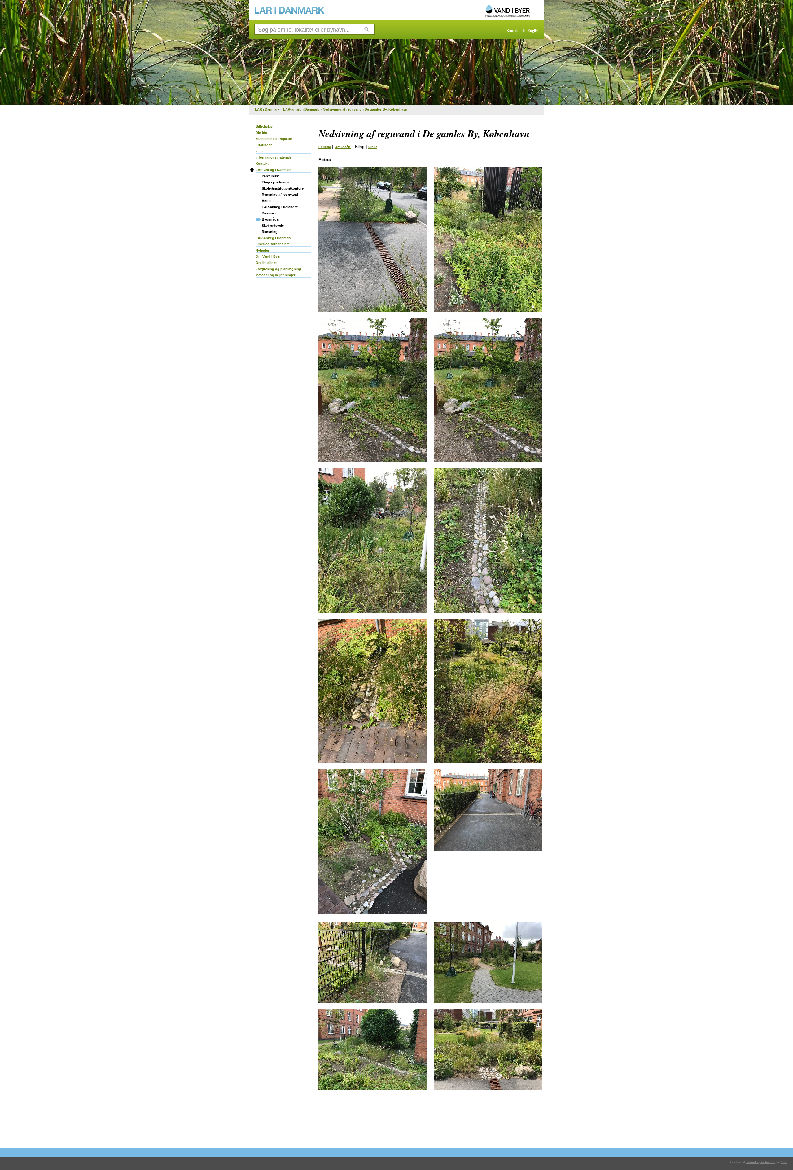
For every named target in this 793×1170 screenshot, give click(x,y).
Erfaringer (264, 145)
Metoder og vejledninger (275, 275)
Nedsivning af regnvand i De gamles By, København (365, 109)
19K (784, 1162)
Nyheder (262, 250)
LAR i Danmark (267, 109)
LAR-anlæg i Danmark (301, 109)
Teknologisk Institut (760, 1162)
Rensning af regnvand (280, 194)
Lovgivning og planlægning (278, 269)
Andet (267, 201)
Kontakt (513, 30)
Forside (324, 147)
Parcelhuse (271, 176)
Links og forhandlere (273, 244)
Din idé (261, 132)
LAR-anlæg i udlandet (280, 207)
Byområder (271, 219)
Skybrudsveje (273, 225)
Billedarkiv (264, 126)
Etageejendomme (276, 182)
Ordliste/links (266, 263)
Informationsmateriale (273, 157)
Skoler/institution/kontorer (283, 188)
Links (372, 147)
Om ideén (343, 147)
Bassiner (269, 213)
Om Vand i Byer (268, 256)
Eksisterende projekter (274, 139)
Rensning (270, 232)
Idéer (260, 151)
